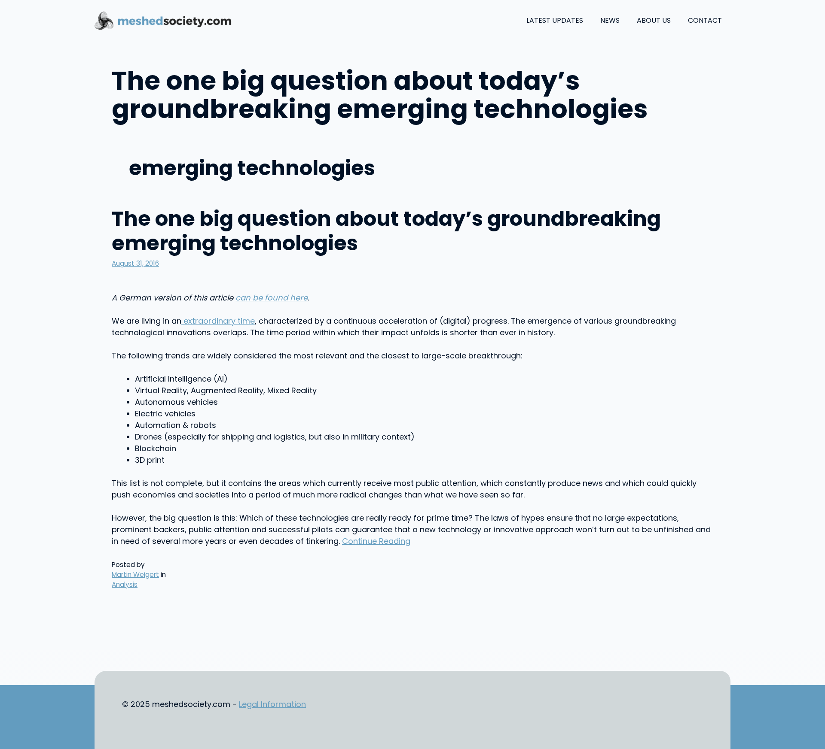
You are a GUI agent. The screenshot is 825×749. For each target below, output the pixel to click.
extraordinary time (218, 320)
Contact (705, 20)
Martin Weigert (135, 574)
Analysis (125, 584)
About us (654, 20)
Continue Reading (376, 541)
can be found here (271, 297)
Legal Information (272, 704)
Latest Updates (554, 20)
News (610, 20)
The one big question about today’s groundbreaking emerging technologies (386, 231)
